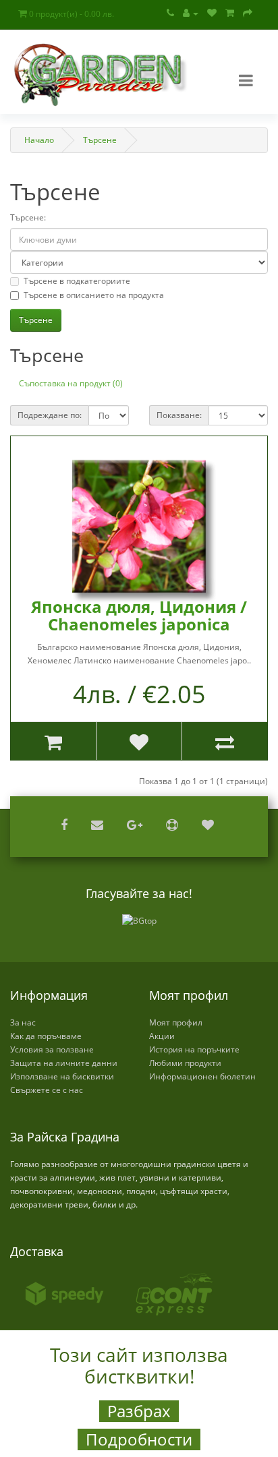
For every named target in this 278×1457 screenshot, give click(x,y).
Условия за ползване (52, 1049)
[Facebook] (66, 826)
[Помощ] (174, 826)
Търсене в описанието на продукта (94, 295)
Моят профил (175, 1022)
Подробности (139, 1439)
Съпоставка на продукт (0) (71, 383)
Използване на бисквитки (62, 1076)
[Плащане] (247, 13)
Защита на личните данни (63, 1063)
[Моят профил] (190, 13)
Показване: (179, 415)
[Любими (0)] (212, 13)
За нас (23, 1022)
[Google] (136, 826)
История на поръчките (194, 1049)
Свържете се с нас (46, 1090)
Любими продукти (185, 1063)
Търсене (100, 140)
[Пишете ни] (99, 826)
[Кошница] (229, 13)
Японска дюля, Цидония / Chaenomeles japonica (139, 615)
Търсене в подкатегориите (77, 281)
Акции (162, 1036)
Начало (39, 140)
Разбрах (139, 1411)
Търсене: (28, 217)
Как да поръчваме (46, 1036)
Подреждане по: (50, 415)
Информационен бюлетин (202, 1076)
